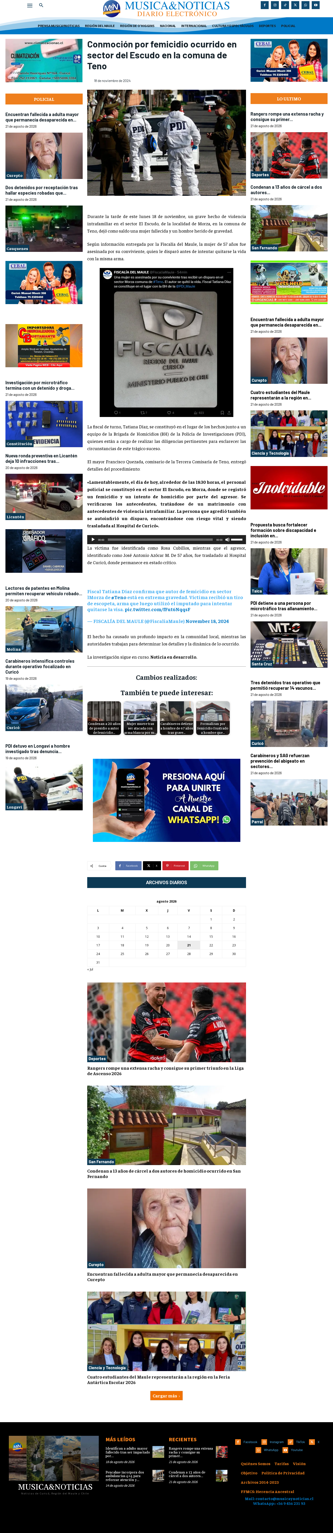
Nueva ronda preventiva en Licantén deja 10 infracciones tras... (41, 458)
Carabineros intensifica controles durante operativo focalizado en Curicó (40, 666)
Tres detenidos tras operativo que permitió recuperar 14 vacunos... (285, 685)
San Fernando (101, 1161)
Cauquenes (17, 248)
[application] (166, 539)
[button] (41, 5)
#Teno (118, 597)
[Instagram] (275, 5)
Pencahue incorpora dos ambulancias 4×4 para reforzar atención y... (125, 1476)
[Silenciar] (227, 539)
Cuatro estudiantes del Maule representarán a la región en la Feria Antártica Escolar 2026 (158, 1379)
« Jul (90, 969)
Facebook (250, 1442)
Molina (14, 649)
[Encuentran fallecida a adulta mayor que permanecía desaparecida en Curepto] (44, 156)
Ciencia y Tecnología (107, 1367)
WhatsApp (271, 1450)
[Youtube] (316, 5)
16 (234, 936)
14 (189, 936)
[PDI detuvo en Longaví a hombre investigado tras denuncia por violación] (44, 787)
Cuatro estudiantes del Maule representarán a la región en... (281, 394)
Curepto (14, 175)
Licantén (15, 516)
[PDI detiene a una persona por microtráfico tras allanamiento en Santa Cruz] (289, 644)
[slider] (237, 539)
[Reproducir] (93, 539)
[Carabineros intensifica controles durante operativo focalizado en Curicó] (44, 708)
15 (211, 936)
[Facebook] (265, 5)
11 (122, 936)
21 (189, 945)
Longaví (14, 806)
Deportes (97, 1058)
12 (147, 936)
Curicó (13, 727)
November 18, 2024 (207, 621)
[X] (295, 5)
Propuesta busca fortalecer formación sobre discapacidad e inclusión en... (283, 530)
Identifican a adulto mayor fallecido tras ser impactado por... (128, 1452)
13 (168, 936)
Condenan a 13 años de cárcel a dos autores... (187, 1474)
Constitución (19, 443)
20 (168, 945)
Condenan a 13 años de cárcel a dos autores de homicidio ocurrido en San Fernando (164, 1173)
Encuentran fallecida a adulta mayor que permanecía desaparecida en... (42, 117)
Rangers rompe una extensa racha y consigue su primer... (287, 116)
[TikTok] (285, 5)
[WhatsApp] (305, 5)
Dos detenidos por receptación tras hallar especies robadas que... (41, 190)
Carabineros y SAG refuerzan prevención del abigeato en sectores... (280, 761)
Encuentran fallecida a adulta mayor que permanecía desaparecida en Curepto (162, 1276)
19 (147, 945)
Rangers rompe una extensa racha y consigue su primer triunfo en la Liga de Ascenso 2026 (165, 1070)
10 (98, 936)
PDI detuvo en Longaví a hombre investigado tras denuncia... (37, 748)
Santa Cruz (262, 663)
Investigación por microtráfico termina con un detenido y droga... (40, 385)
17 (98, 945)
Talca (257, 590)
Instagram (277, 1442)
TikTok (300, 1442)
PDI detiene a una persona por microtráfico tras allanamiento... (284, 605)
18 (122, 945)
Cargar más (165, 1395)
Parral (257, 821)
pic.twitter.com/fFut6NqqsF (157, 609)
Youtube (297, 1450)
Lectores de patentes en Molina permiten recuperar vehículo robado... (43, 590)
